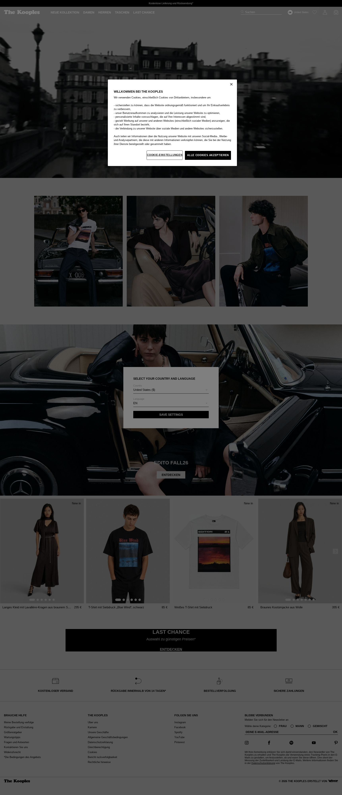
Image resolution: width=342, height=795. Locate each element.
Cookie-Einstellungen (164, 154)
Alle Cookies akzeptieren (208, 155)
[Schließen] (231, 84)
